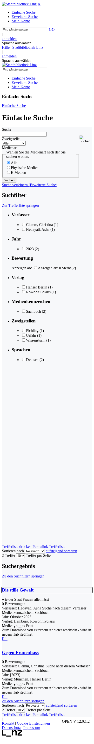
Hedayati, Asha (37, 229)
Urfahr (31, 335)
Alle (14, 163)
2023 (30, 249)
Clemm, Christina (39, 225)
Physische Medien (25, 168)
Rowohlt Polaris (38, 292)
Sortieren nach (13, 551)
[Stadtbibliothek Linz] (19, 4)
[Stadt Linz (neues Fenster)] (12, 735)
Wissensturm (35, 340)
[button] (86, 139)
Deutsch (32, 360)
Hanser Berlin (36, 287)
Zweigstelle (11, 139)
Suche (6, 129)
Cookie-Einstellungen (33, 723)
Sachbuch (33, 311)
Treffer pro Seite (38, 555)
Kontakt (8, 723)
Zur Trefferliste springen (20, 205)
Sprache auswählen (16, 43)
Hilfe (6, 47)
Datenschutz (11, 728)
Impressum (31, 728)
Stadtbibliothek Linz (27, 47)
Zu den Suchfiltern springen (23, 576)
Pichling (32, 330)
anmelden (9, 39)
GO (52, 29)
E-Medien (18, 172)
